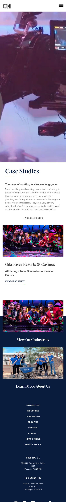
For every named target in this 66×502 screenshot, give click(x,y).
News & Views (33, 438)
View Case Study (15, 281)
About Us (33, 422)
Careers (32, 427)
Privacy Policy (33, 444)
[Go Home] (7, 6)
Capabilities (32, 405)
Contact (33, 433)
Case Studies (33, 416)
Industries (33, 410)
